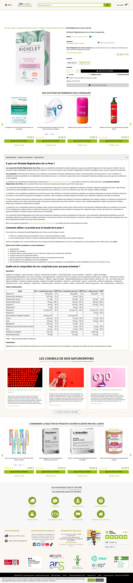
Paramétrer (99, 580)
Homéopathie (30, 9)
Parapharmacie (63, 9)
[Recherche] (107, 5)
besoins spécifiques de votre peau (59, 182)
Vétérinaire (103, 9)
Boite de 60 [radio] (84, 63)
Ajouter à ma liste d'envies (107, 43)
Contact (65, 575)
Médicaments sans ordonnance (101, 519)
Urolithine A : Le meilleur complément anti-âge (65, 390)
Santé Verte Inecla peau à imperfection (42, 223)
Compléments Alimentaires (9, 9)
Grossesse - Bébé (94, 9)
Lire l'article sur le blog (13, 405)
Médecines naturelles (20, 9)
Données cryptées (32, 519)
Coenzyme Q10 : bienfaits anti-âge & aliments (107, 390)
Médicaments (52, 9)
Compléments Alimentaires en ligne (27, 28)
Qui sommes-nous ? (109, 575)
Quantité (69, 58)
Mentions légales (56, 575)
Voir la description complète (74, 52)
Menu (10, 5)
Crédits (100, 575)
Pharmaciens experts (78, 506)
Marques (114, 9)
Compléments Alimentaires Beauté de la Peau (51, 28)
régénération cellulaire (72, 43)
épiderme (81, 43)
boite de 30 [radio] (72, 63)
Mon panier (120, 5)
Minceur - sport (84, 9)
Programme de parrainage (55, 519)
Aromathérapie (41, 9)
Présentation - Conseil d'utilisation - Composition (25, 157)
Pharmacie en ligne (9, 28)
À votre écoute (55, 506)
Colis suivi (32, 506)
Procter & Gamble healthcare (80, 36)
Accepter (91, 580)
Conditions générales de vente (77, 575)
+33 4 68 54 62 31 (71, 542)
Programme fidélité (78, 519)
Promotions (123, 9)
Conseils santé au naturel (67, 412)
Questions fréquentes (101, 506)
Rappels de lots (91, 575)
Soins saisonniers (74, 9)
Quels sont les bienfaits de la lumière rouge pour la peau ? (25, 391)
